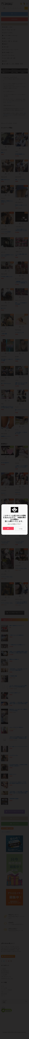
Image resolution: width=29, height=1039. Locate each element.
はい (8, 528)
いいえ (20, 528)
